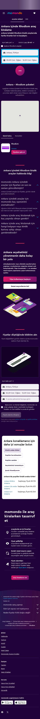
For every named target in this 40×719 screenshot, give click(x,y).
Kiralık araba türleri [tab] (12, 450)
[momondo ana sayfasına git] (15, 13)
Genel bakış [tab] (7, 136)
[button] (3, 13)
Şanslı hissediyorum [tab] (12, 470)
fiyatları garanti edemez (10, 598)
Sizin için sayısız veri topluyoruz (16, 609)
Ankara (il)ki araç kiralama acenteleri (19, 623)
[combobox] (8, 42)
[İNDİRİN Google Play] (7, 702)
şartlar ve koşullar (20, 419)
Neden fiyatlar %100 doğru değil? (16, 613)
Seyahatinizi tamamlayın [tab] (14, 465)
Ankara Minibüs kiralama (9, 482)
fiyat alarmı (22, 567)
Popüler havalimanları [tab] (13, 455)
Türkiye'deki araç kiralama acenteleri (24, 621)
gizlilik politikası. (33, 419)
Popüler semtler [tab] (11, 460)
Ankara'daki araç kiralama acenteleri (16, 625)
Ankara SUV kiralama (8, 493)
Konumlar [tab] (18, 136)
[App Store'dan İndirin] (20, 702)
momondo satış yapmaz (13, 605)
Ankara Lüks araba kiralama (10, 487)
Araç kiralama (6, 621)
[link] (19, 152)
